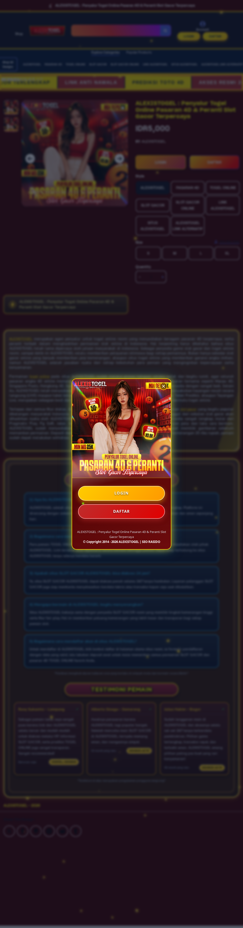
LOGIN (121, 493)
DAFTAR (121, 511)
